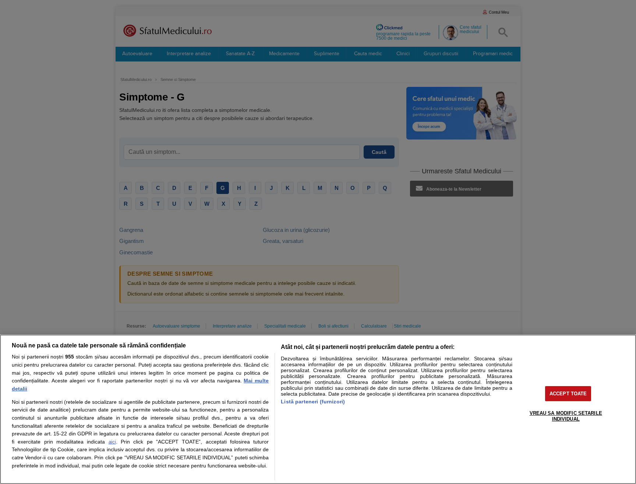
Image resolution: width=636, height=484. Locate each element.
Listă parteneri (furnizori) (313, 401)
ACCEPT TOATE (568, 393)
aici (112, 442)
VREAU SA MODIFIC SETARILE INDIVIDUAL (566, 416)
